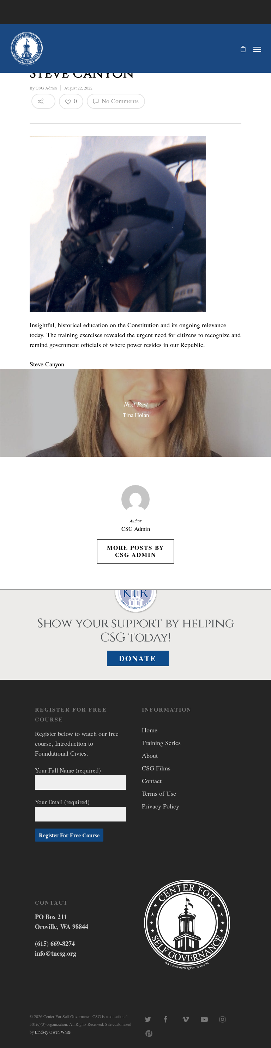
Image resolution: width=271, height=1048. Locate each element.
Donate (137, 658)
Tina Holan (135, 413)
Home (149, 730)
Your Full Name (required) (68, 770)
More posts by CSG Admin (135, 551)
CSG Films (156, 768)
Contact (152, 780)
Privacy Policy (160, 806)
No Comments (119, 101)
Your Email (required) (62, 802)
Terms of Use (159, 793)
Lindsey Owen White (53, 1032)
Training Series (161, 742)
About (150, 755)
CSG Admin (46, 88)
